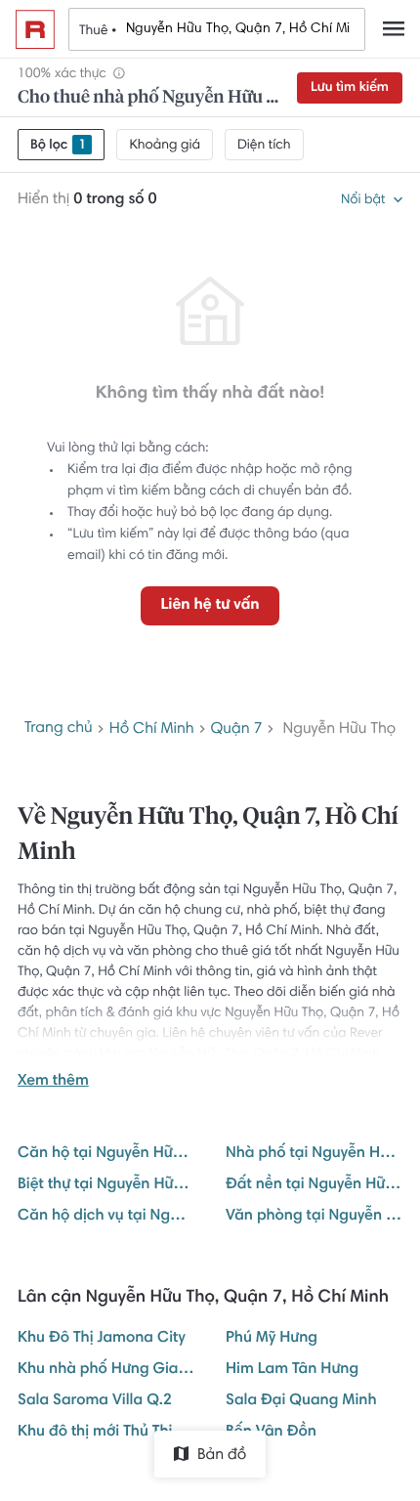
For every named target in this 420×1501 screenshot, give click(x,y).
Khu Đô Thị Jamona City (102, 1339)
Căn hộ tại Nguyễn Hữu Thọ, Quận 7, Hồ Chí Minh (106, 1154)
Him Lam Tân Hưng (292, 1370)
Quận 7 (237, 730)
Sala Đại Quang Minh (301, 1401)
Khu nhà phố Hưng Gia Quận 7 (106, 1370)
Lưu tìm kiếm (350, 88)
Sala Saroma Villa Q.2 (95, 1401)
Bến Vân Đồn (271, 1432)
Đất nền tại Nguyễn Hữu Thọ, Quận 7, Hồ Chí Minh (314, 1185)
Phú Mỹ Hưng (271, 1339)
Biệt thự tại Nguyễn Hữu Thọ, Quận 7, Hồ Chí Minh (106, 1185)
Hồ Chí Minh (151, 730)
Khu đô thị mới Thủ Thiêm (106, 1432)
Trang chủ (58, 729)
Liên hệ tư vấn (209, 606)
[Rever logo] (35, 29)
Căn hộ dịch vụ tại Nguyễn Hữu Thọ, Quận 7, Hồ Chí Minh (106, 1216)
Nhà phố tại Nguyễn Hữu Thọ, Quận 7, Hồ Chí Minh (314, 1154)
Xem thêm (53, 1082)
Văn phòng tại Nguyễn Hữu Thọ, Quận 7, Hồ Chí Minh (314, 1216)
